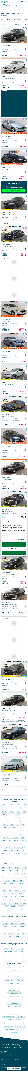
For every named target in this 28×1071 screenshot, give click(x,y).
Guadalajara (13, 883)
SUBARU (5, 850)
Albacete (10, 867)
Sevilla (4, 903)
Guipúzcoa (21, 883)
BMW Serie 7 (22, 926)
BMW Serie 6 (14, 926)
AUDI (24, 804)
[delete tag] (11, 19)
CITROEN (12, 811)
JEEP (18, 824)
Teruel (24, 903)
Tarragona (17, 903)
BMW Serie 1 (5, 923)
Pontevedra (21, 896)
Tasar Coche (19, 1029)
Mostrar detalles (20, 539)
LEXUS (4, 830)
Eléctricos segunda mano (14, 1013)
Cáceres (18, 873)
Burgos (11, 873)
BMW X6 (23, 933)
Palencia (5, 896)
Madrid (16, 890)
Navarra (13, 893)
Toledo (6, 906)
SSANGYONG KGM (20, 847)
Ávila (10, 870)
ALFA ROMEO (11, 804)
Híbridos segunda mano (8, 1026)
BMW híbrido (23, 966)
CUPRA (18, 811)
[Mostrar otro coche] (14, 41)
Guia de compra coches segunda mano (14, 1023)
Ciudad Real (21, 877)
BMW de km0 (4, 966)
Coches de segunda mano (14, 987)
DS (13, 814)
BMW (18, 808)
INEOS (5, 821)
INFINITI (11, 821)
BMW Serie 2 (13, 923)
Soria (10, 903)
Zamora (13, 909)
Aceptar (14, 543)
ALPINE (18, 804)
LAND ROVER (13, 827)
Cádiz (25, 873)
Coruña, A (14, 880)
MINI (9, 837)
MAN (24, 830)
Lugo (10, 890)
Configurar (13, 548)
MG (4, 837)
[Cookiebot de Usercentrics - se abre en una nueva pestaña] (20, 517)
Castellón (13, 877)
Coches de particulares (14, 983)
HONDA (16, 817)
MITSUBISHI (16, 837)
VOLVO (24, 853)
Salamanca (14, 900)
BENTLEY (5, 808)
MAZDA (16, 834)
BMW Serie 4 (5, 926)
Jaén (18, 887)
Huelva (5, 887)
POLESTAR (23, 840)
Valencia (13, 906)
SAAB (18, 844)
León (23, 887)
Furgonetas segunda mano (14, 1019)
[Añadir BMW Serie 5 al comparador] (26, 28)
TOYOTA (9, 853)
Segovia (21, 900)
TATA (23, 850)
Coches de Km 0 (19, 980)
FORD (10, 817)
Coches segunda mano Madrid (14, 1000)
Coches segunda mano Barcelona (14, 996)
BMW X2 (21, 930)
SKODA (6, 847)
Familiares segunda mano (8, 1016)
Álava (3, 867)
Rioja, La (6, 900)
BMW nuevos (9, 970)
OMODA (4, 840)
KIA (23, 824)
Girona (5, 883)
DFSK (4, 814)
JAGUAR (12, 824)
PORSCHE (5, 844)
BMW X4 (10, 933)
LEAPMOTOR (21, 827)
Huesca (11, 887)
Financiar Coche (21, 1016)
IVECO (23, 821)
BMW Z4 (17, 936)
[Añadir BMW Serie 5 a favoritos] (23, 28)
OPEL (10, 840)
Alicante (17, 867)
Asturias (4, 870)
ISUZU (17, 821)
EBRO (19, 814)
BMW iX (16, 920)
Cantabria (6, 877)
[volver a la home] (4, 1052)
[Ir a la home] (4, 2)
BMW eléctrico (14, 966)
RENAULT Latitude (9, 955)
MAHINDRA (18, 830)
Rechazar (14, 552)
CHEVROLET (4, 811)
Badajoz (16, 870)
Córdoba (7, 880)
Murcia (7, 893)
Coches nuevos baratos (14, 990)
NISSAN (22, 837)
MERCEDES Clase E (19, 951)
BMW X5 (17, 933)
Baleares (24, 870)
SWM (18, 850)
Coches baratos (9, 980)
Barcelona (4, 873)
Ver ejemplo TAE (21, 613)
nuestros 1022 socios (12, 523)
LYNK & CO (11, 830)
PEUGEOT (16, 840)
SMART (12, 847)
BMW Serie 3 (22, 923)
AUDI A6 (5, 948)
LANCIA (5, 827)
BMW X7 (10, 936)
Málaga (23, 890)
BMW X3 (4, 933)
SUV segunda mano (10, 1029)
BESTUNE (12, 808)
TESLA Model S (19, 955)
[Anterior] (25, 790)
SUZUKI (12, 850)
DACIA (24, 811)
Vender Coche (14, 1032)
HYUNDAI (22, 817)
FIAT (5, 817)
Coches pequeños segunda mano (14, 993)
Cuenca (21, 880)
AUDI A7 (12, 948)
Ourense (20, 893)
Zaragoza (21, 909)
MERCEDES (24, 834)
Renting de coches (21, 1026)
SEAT (24, 844)
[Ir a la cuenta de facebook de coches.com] (10, 1055)
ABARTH (4, 804)
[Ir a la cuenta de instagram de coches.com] (6, 1055)
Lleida (4, 890)
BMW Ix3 (23, 920)
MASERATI (4, 834)
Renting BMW (18, 970)
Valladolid (21, 906)
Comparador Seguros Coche (14, 1009)
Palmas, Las (13, 896)
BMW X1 (14, 930)
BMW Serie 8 (7, 930)
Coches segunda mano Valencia (14, 1006)
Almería (24, 867)
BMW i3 (4, 920)
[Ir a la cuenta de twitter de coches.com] (1, 1055)
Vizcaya (6, 909)
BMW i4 (10, 920)
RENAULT (12, 844)
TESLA (3, 853)
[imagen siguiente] (26, 35)
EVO (24, 814)
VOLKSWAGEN (17, 853)
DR (9, 814)
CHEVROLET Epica (20, 948)
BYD (23, 808)
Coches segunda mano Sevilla (14, 1003)
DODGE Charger (8, 951)
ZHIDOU (14, 857)
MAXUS (10, 834)
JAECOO (5, 824)
